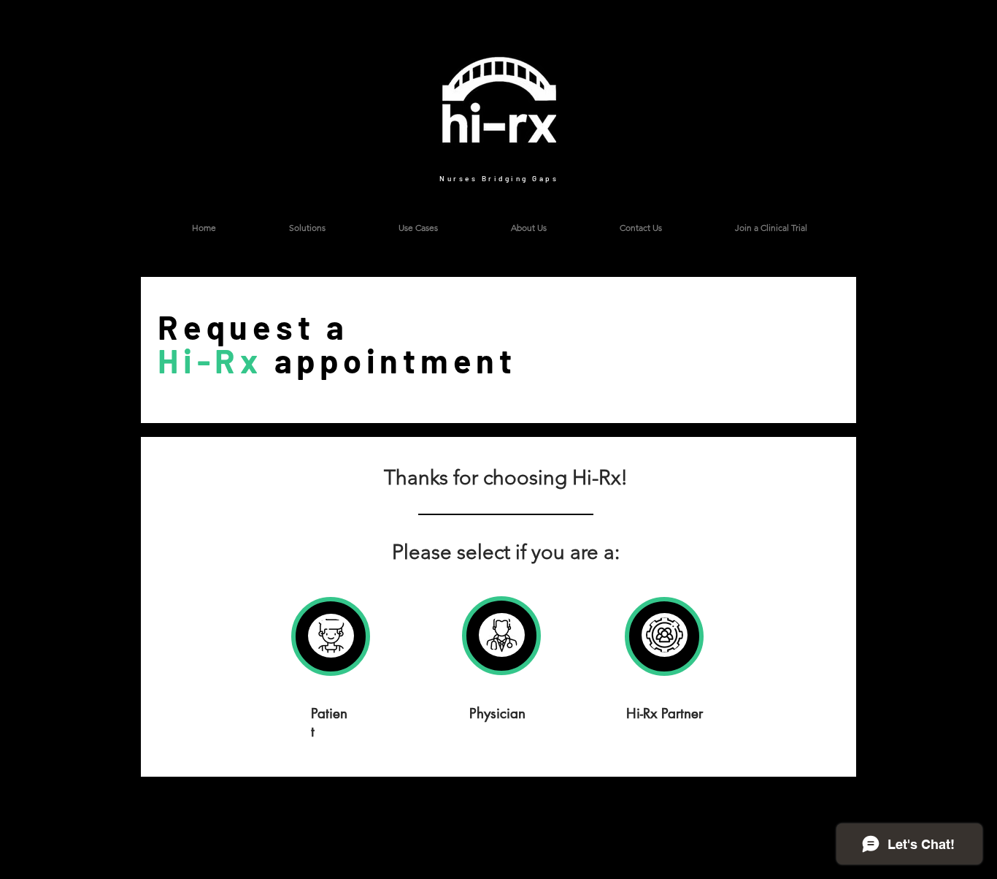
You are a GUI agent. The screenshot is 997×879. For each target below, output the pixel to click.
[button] (770, 228)
